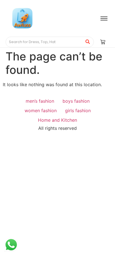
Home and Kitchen (57, 120)
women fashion (41, 110)
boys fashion (76, 101)
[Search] (87, 42)
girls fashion (78, 110)
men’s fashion (40, 101)
